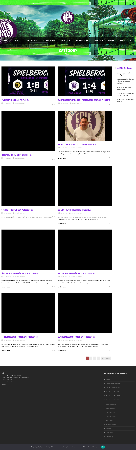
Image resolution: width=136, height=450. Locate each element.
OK (103, 447)
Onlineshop (124, 40)
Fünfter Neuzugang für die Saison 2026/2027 (20, 273)
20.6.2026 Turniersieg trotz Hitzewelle (74, 210)
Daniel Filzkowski (20, 103)
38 (102, 358)
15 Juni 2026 (7, 277)
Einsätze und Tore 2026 (113, 400)
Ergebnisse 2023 (111, 404)
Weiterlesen (62, 158)
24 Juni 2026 (7, 213)
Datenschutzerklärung (113, 384)
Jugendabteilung (49, 40)
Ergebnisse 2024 (111, 408)
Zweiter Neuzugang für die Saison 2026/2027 (76, 337)
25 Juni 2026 (64, 148)
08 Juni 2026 (64, 277)
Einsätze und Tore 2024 (113, 392)
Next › (108, 358)
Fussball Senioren (30, 40)
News (6, 40)
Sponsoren (99, 40)
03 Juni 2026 (7, 340)
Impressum (109, 420)
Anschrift (108, 379)
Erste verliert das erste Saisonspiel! (16, 155)
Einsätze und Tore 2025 (113, 396)
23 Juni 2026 (64, 213)
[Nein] (134, 447)
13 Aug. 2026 (7, 158)
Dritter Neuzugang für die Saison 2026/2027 (19, 337)
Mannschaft (109, 432)
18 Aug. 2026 (7, 103)
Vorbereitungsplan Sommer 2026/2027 (17, 210)
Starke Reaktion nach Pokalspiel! (15, 100)
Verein (16, 40)
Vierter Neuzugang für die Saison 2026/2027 (76, 273)
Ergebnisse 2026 (111, 416)
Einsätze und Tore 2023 (113, 388)
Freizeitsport (66, 40)
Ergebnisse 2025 (111, 412)
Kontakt (111, 40)
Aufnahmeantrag (82, 40)
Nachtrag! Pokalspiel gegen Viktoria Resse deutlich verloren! (84, 100)
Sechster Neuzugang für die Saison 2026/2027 (77, 144)
